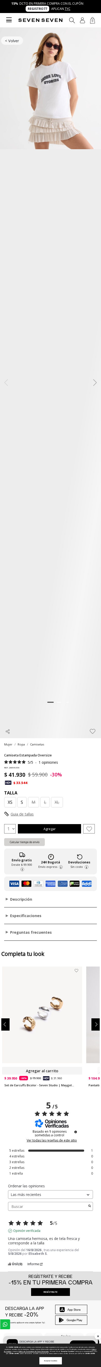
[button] (82, 20)
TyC (67, 9)
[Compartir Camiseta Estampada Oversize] (7, 731)
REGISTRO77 (37, 9)
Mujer (8, 744)
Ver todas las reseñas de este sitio (52, 1140)
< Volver (12, 40)
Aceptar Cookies (50, 1361)
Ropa (21, 744)
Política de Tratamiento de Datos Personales (34, 1351)
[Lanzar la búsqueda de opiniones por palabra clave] (90, 1206)
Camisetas (37, 744)
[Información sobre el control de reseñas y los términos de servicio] (76, 1132)
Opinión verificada (26, 1231)
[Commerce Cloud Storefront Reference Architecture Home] (40, 20)
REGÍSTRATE (50, 1291)
